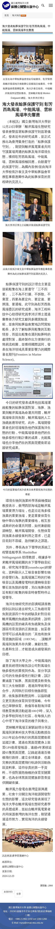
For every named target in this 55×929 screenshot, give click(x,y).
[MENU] (51, 5)
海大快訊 (16, 15)
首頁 (6, 15)
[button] (44, 6)
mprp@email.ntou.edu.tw (31, 922)
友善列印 (8, 891)
